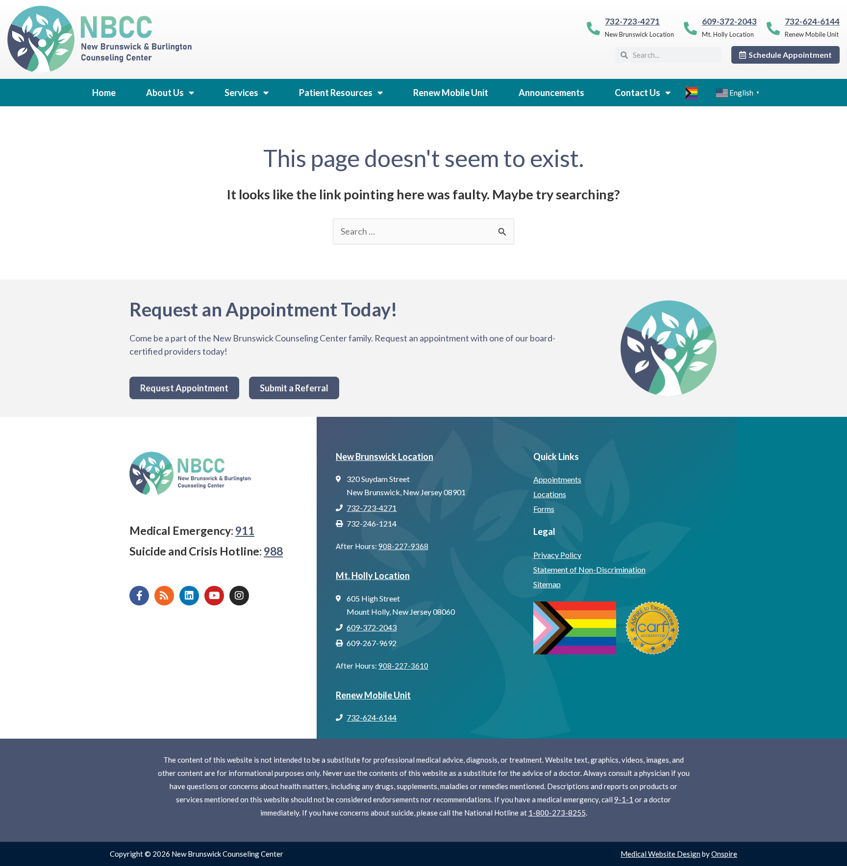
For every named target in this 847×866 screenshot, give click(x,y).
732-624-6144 (812, 21)
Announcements (551, 92)
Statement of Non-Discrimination (589, 569)
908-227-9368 (403, 546)
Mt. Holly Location (373, 575)
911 (244, 530)
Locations (549, 494)
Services (241, 92)
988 (273, 551)
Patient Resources (336, 92)
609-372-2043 (729, 21)
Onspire (724, 853)
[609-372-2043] (690, 28)
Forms (543, 508)
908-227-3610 (403, 665)
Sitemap (547, 584)
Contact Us (637, 92)
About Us (165, 92)
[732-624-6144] (773, 28)
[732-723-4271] (593, 28)
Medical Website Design (660, 853)
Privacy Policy (557, 554)
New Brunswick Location (384, 456)
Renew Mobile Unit (450, 92)
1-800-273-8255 (557, 812)
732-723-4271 (632, 21)
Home (104, 92)
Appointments (557, 479)
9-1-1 (623, 799)
